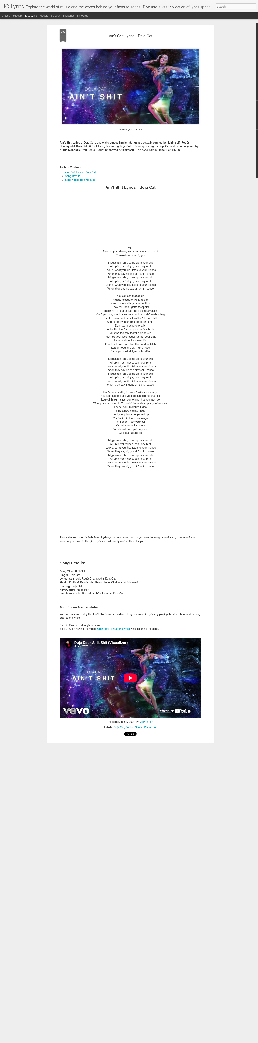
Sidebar (55, 15)
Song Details (72, 176)
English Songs (134, 727)
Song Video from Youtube (80, 179)
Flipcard (18, 15)
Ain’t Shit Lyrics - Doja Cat (130, 35)
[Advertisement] (130, 219)
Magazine (31, 15)
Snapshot (68, 15)
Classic (6, 15)
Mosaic (44, 15)
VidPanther (146, 721)
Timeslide (82, 15)
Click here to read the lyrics (113, 629)
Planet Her (150, 727)
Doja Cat (119, 727)
